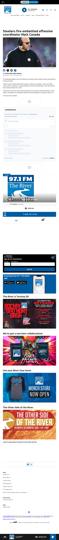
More (47, 15)
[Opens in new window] (29, 314)
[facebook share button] (4, 70)
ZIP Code (6, 261)
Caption (51, 65)
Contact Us (6, 474)
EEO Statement (7, 483)
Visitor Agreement (48, 516)
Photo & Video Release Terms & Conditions (15, 492)
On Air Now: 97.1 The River (29, 199)
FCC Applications (7, 489)
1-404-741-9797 (30, 214)
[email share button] (11, 70)
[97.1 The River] (29, 2)
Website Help (6, 507)
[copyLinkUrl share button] (15, 70)
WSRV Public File (7, 486)
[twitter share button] (8, 70)
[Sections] (3, 2)
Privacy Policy (6, 517)
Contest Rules (7, 480)
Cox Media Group (10, 516)
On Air (22, 15)
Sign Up (29, 269)
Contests (28, 15)
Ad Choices (28, 517)
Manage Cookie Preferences (9, 519)
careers (38, 517)
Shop (33, 15)
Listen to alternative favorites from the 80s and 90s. (20, 442)
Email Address (14, 261)
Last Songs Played (15, 15)
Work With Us (7, 477)
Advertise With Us (40, 15)
